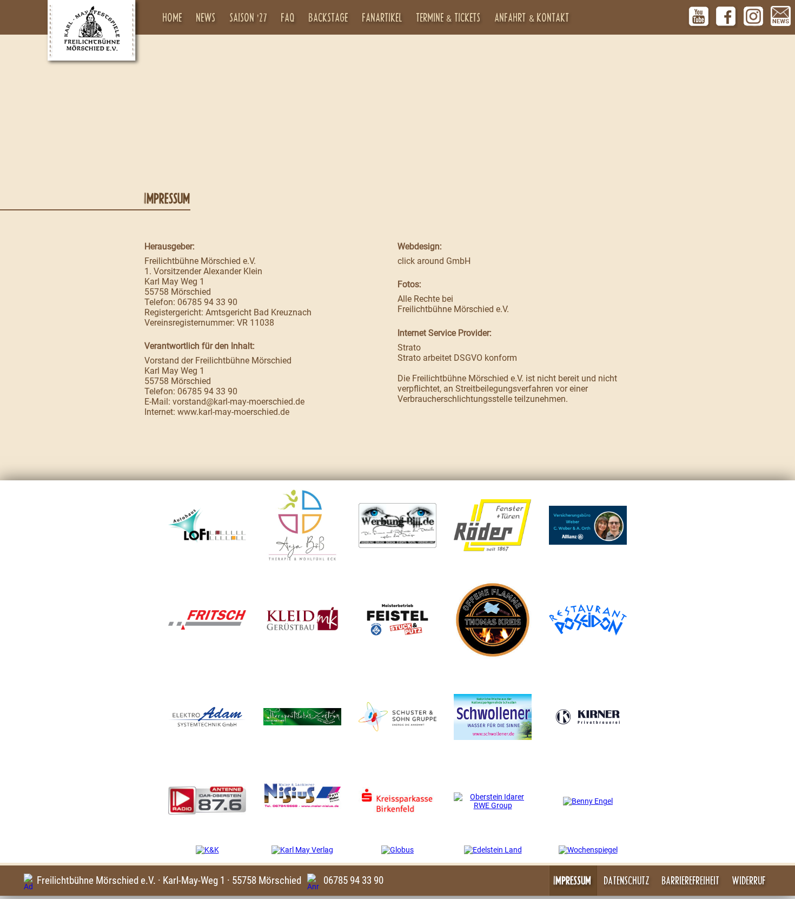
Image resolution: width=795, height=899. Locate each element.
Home (172, 17)
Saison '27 (249, 17)
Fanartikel (382, 17)
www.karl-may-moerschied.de (233, 412)
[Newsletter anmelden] (781, 16)
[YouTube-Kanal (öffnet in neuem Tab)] (698, 16)
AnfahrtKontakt (532, 17)
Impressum (573, 880)
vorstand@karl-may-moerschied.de (238, 401)
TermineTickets (448, 17)
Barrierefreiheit (691, 880)
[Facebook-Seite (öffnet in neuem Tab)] (726, 16)
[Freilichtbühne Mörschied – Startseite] (92, 30)
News (206, 17)
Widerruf (749, 880)
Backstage (328, 17)
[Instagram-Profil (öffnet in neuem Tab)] (753, 16)
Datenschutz (627, 880)
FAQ (288, 17)
